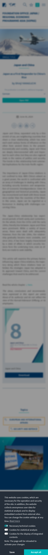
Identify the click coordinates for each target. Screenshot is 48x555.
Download (24, 375)
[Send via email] (26, 125)
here (30, 284)
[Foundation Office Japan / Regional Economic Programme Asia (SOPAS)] (12, 4)
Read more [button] (15, 521)
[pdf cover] (24, 336)
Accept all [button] (36, 552)
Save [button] (12, 552)
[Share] (32, 125)
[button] (3, 441)
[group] (24, 461)
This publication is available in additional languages (24, 90)
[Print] (20, 125)
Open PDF (24, 100)
